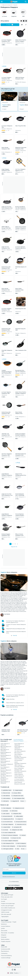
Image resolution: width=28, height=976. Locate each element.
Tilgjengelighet (5, 916)
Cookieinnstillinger (5, 957)
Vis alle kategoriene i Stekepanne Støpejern (19, 740)
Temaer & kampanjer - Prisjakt (8, 922)
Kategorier (3, 935)
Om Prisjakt (4, 899)
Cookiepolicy (4, 953)
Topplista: (3, 572)
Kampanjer (3, 937)
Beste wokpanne (12, 641)
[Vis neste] (17, 544)
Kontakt (3, 901)
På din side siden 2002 (7, 897)
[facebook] (15, 970)
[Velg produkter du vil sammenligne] (21, 24)
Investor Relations (5, 926)
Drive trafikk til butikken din (8, 907)
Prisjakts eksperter (5, 941)
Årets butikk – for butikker (7, 932)
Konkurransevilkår (5, 949)
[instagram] (12, 970)
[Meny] (2, 2)
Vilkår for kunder (5, 912)
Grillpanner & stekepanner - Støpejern (9, 4)
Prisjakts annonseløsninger (8, 903)
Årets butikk (4, 930)
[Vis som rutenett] (21, 21)
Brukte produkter (5, 939)
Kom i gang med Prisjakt (7, 894)
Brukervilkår (4, 947)
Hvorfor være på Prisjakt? (7, 905)
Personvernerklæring (6, 955)
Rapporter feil (14, 546)
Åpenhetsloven (5, 951)
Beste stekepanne (12, 572)
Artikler (3, 928)
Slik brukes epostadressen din (9, 876)
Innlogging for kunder (6, 910)
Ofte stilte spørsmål (6, 914)
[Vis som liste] (23, 21)
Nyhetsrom (4, 924)
